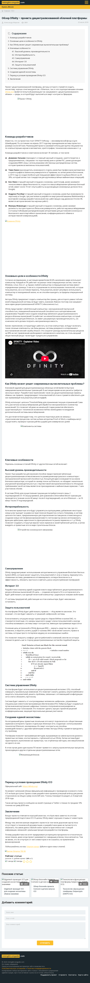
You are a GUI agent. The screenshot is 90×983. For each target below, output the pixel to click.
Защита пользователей (24, 65)
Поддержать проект (48, 975)
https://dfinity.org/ (30, 786)
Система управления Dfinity (21, 68)
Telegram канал (32, 846)
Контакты (72, 975)
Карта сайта (83, 975)
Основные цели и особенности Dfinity (25, 41)
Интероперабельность (23, 55)
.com (13, 2)
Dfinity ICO (9, 92)
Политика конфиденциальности (39, 968)
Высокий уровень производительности (31, 51)
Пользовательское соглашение (13, 968)
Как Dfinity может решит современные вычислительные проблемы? (38, 45)
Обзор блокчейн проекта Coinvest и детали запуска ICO (44, 888)
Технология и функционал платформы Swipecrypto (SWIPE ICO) (73, 891)
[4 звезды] (27, 861)
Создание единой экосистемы (22, 72)
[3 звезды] (24, 861)
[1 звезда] (9, 861)
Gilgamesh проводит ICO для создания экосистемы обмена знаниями (15, 891)
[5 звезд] (31, 861)
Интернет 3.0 (19, 61)
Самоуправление (21, 58)
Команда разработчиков (19, 37)
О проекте (63, 975)
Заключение (14, 79)
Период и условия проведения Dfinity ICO (27, 75)
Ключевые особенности (19, 48)
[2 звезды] (18, 861)
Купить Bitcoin (8, 7)
